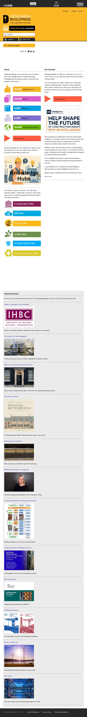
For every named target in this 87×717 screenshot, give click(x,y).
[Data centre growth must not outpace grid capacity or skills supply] (19, 698)
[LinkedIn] (30, 51)
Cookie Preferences (33, 712)
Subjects (10, 39)
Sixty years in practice (11, 396)
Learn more (48, 176)
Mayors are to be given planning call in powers (18, 365)
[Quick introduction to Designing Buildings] (22, 131)
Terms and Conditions (61, 712)
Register (74, 11)
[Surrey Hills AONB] (22, 237)
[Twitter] (28, 51)
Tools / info (26, 39)
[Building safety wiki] (22, 246)
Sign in (81, 11)
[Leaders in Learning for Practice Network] (19, 326)
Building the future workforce (13, 441)
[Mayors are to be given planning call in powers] (19, 387)
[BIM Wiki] (22, 216)
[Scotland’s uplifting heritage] (19, 632)
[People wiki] (22, 227)
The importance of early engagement (15, 336)
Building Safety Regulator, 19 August (15, 469)
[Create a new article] (63, 102)
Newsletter (65, 11)
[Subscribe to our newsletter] (19, 30)
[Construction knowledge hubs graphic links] (22, 184)
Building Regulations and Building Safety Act (18, 548)
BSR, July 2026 (9, 579)
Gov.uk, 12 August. (10, 642)
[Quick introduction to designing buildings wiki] (22, 142)
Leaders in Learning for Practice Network (16, 304)
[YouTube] (33, 51)
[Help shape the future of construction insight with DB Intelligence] (63, 133)
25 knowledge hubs (25, 148)
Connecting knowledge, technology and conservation (20, 500)
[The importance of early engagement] (19, 355)
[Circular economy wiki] (22, 257)
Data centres (8, 676)
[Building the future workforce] (19, 460)
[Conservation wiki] (22, 207)
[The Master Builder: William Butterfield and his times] (19, 431)
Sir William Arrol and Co (11, 610)
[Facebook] (25, 51)
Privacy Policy (46, 712)
